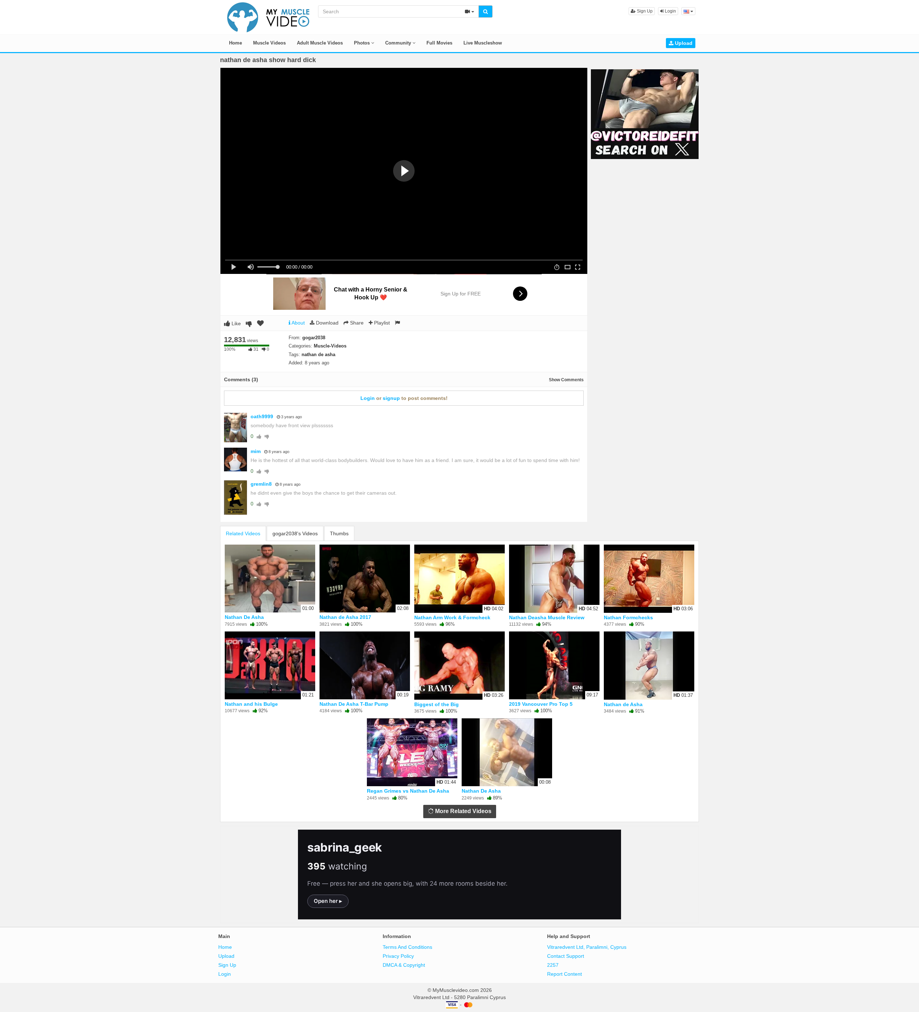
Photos (362, 43)
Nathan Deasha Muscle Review (546, 617)
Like (235, 323)
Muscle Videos (269, 43)
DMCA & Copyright (404, 965)
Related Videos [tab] (243, 533)
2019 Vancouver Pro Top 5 (541, 704)
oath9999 (262, 416)
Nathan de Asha (623, 704)
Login (670, 11)
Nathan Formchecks (628, 617)
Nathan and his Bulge (251, 704)
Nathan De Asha (244, 617)
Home (235, 43)
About (297, 323)
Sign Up (644, 11)
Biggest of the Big (436, 704)
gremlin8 (261, 484)
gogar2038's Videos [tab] (295, 533)
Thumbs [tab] (339, 533)
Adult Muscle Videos (320, 43)
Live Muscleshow (482, 43)
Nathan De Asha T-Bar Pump (353, 704)
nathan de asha (318, 354)
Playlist (381, 323)
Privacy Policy (398, 956)
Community (398, 43)
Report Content (564, 974)
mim (256, 451)
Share (356, 323)
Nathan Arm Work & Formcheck (452, 617)
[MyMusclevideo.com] (268, 16)
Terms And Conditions (407, 947)
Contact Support (565, 956)
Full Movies (439, 43)
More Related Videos (462, 811)
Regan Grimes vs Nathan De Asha (408, 791)
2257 (553, 965)
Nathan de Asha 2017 (345, 617)
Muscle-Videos (330, 346)
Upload (682, 43)
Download (326, 323)
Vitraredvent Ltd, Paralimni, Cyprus (586, 947)
